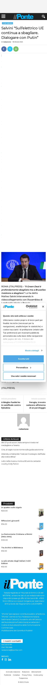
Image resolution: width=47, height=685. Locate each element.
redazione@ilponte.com (11, 650)
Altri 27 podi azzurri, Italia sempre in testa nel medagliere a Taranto (19, 443)
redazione (7, 42)
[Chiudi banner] (43, 307)
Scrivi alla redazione (13, 672)
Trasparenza (23, 678)
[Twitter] (10, 49)
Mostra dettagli (32, 350)
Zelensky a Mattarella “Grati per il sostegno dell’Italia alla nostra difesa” (23, 455)
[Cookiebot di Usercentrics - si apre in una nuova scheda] (27, 306)
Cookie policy (38, 675)
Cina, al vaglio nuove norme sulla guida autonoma (22, 450)
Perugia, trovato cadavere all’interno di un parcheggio (36, 405)
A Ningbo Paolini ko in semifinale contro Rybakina (11, 405)
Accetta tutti (23, 359)
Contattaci (16, 675)
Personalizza (22, 367)
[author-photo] (23, 420)
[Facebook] (4, 49)
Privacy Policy (27, 675)
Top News (7, 23)
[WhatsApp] (16, 49)
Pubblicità (7, 675)
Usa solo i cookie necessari (23, 376)
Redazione (26, 672)
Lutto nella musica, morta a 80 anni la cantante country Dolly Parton (21, 462)
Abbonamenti (36, 672)
